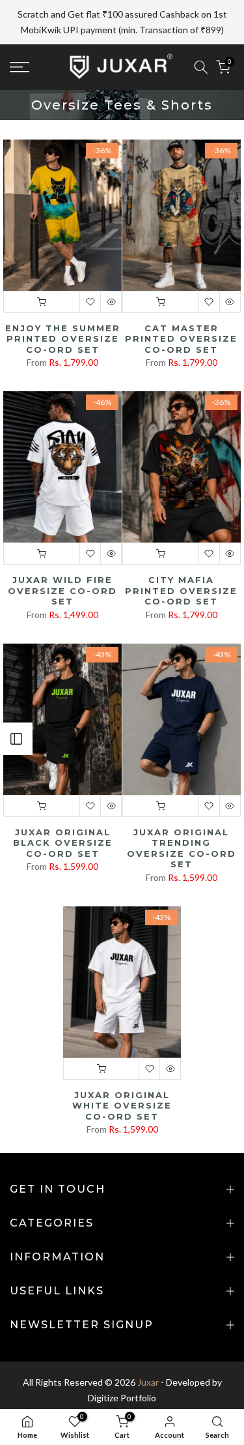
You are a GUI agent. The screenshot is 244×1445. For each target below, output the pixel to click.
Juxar (148, 1357)
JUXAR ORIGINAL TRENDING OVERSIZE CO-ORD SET (181, 823)
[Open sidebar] (16, 739)
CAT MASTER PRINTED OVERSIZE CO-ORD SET (181, 314)
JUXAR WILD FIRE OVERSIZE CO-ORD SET (62, 566)
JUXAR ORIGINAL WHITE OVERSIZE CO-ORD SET (122, 1081)
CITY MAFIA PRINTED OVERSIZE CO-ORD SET (181, 566)
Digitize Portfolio (122, 1372)
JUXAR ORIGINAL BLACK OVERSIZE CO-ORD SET (63, 818)
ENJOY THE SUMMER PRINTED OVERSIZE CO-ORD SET (62, 314)
